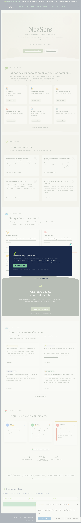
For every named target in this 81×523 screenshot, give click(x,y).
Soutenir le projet (20, 265)
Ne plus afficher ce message (40, 278)
